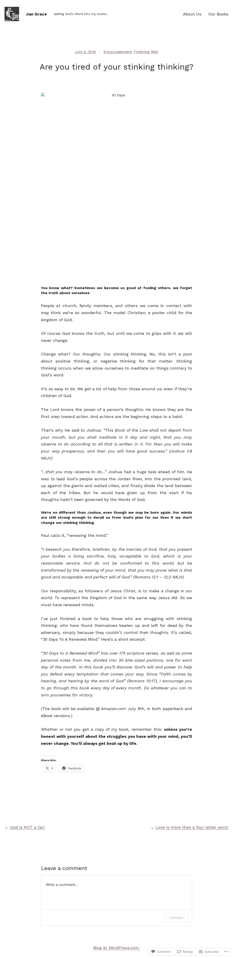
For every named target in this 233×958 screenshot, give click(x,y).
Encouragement (118, 52)
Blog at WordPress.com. (116, 947)
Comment (176, 918)
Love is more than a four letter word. (192, 827)
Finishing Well (146, 52)
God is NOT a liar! (27, 827)
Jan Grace (36, 14)
